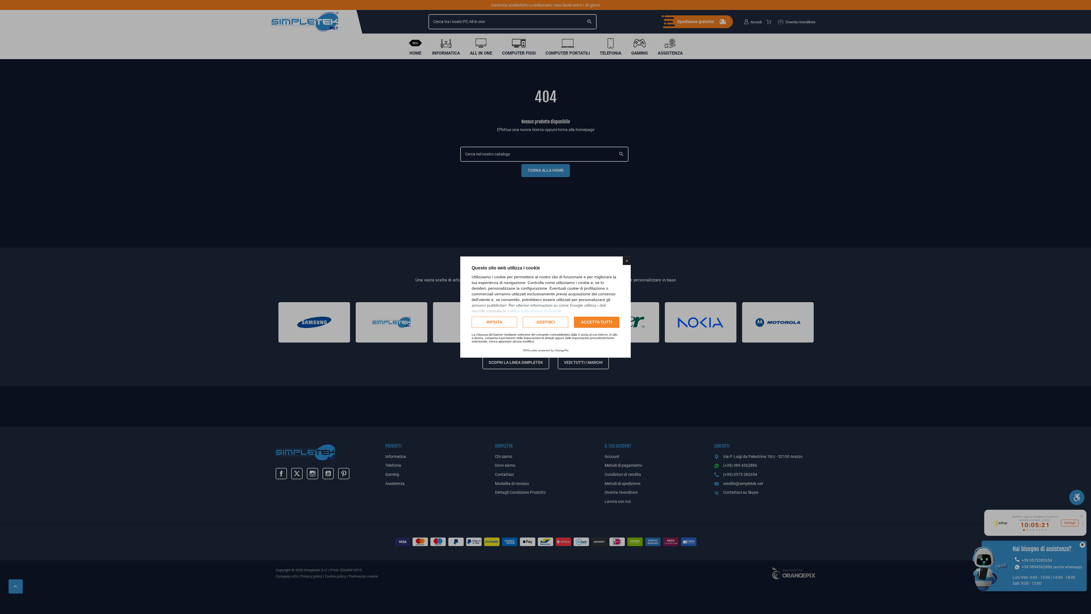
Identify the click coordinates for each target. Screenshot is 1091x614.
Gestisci (545, 322)
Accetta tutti (596, 322)
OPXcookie (530, 350)
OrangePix (562, 350)
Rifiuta (494, 322)
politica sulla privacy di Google (534, 311)
